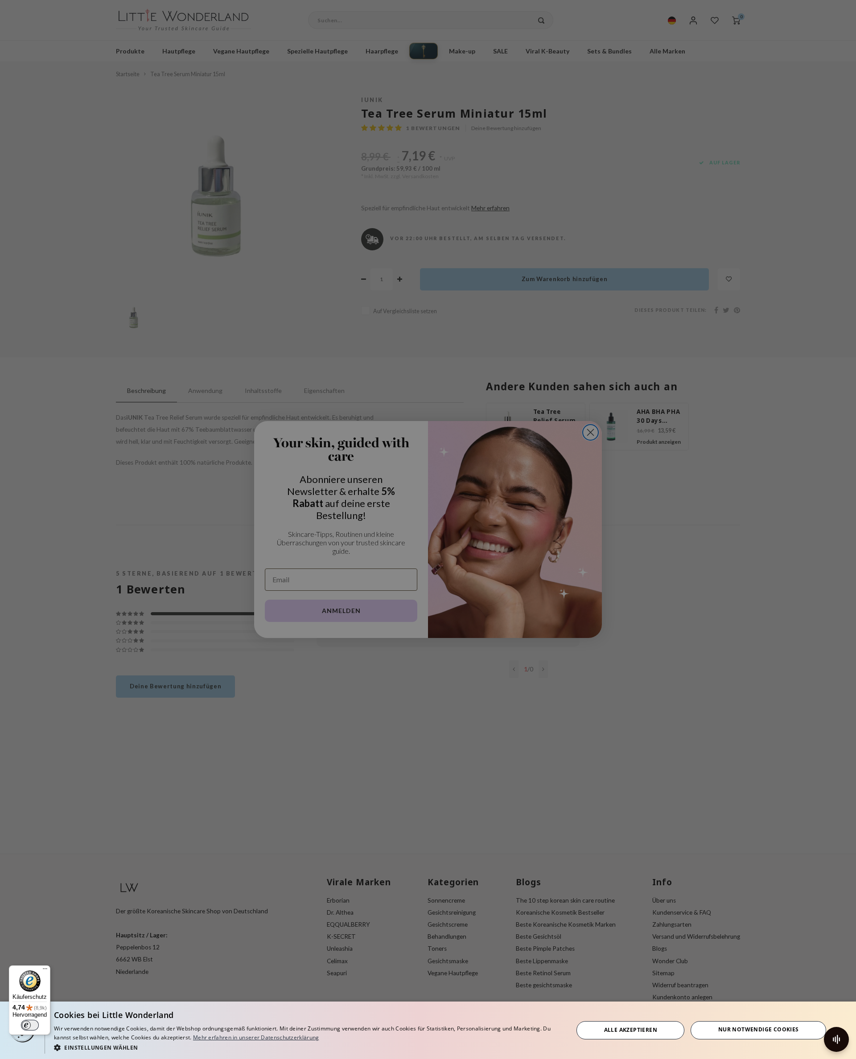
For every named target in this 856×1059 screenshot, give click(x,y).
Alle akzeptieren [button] (630, 1030)
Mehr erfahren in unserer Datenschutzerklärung (256, 1037)
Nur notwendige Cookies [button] (758, 1029)
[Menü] (45, 970)
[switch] (30, 1025)
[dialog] (428, 1030)
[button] (306, 1047)
